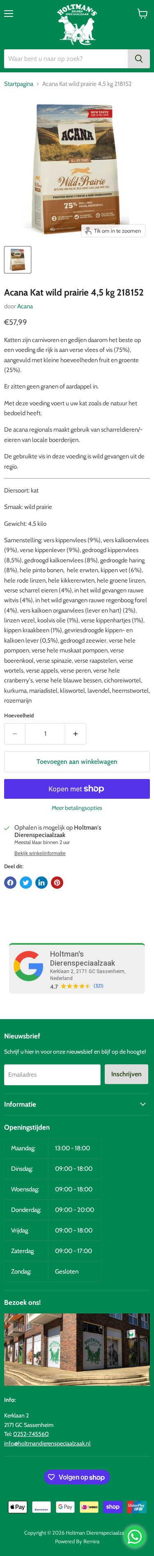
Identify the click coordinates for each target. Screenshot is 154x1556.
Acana (25, 306)
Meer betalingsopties (77, 808)
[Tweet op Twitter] (26, 882)
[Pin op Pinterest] (57, 882)
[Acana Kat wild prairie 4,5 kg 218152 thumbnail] (18, 260)
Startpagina (18, 84)
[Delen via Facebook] (10, 882)
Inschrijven (126, 1074)
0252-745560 (31, 1434)
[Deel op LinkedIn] (41, 882)
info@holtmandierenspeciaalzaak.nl (47, 1443)
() (98, 986)
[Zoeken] (139, 58)
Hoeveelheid (19, 715)
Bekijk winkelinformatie (40, 853)
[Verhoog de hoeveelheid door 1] (75, 733)
